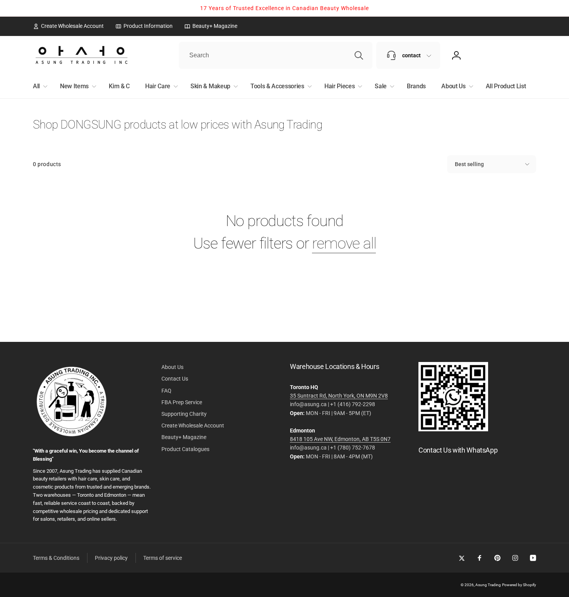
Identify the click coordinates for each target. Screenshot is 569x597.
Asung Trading (488, 585)
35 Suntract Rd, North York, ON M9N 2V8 (339, 396)
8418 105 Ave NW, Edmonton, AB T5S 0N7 (340, 439)
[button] (38, 86)
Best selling (469, 164)
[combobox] (275, 55)
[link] (68, 26)
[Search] (359, 55)
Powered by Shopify (519, 585)
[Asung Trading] (453, 429)
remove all (344, 243)
